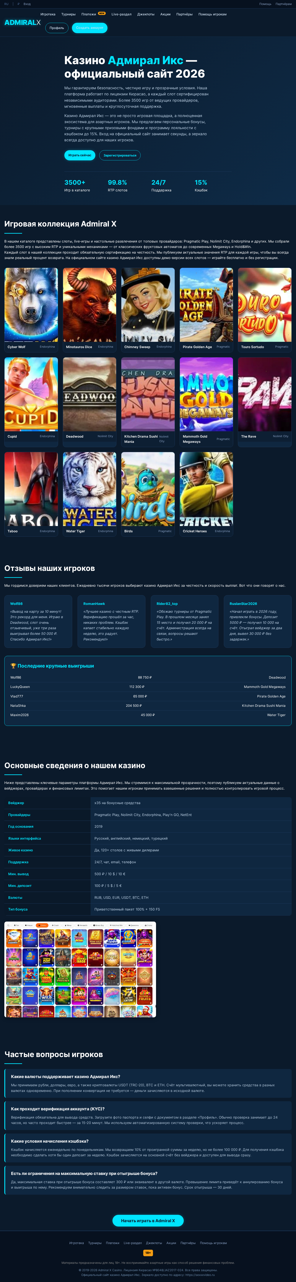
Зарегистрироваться (120, 155)
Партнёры (184, 14)
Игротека (48, 14)
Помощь (265, 4)
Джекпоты (146, 14)
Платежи (92, 14)
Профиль (57, 28)
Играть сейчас (79, 155)
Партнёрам (284, 4)
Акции (165, 14)
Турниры (68, 14)
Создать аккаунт (89, 28)
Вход (27, 4)
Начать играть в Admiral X (148, 1220)
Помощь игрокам (212, 14)
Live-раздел (122, 14)
